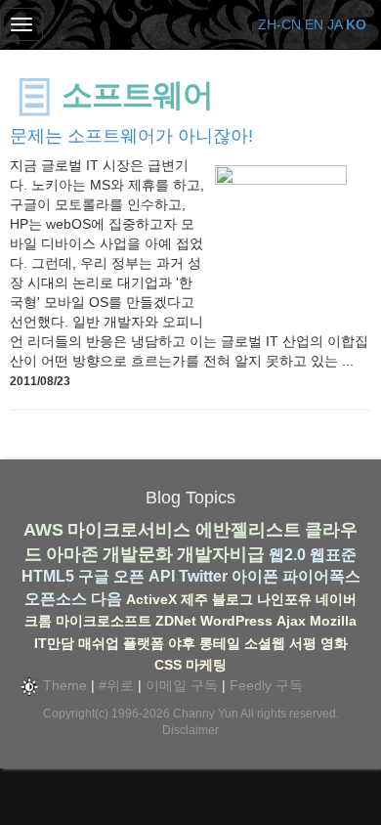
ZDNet (175, 621)
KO (356, 24)
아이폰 (255, 576)
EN (314, 24)
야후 (181, 643)
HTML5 (47, 576)
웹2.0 (287, 554)
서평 (303, 643)
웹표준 (333, 554)
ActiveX (151, 599)
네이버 (336, 599)
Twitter (203, 576)
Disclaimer (190, 730)
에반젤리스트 (248, 530)
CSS (168, 665)
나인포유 (284, 599)
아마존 (72, 554)
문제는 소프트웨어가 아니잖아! (131, 136)
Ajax (291, 621)
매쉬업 (98, 643)
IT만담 (54, 643)
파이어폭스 (321, 576)
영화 (334, 643)
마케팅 (206, 665)
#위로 (116, 685)
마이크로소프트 (103, 621)
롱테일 (219, 643)
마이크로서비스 (128, 530)
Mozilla (333, 621)
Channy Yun (205, 713)
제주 (194, 599)
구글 (93, 576)
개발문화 (138, 554)
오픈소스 (55, 598)
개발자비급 (221, 554)
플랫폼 (143, 643)
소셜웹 (264, 643)
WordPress (236, 621)
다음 (106, 598)
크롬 (38, 621)
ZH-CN (279, 24)
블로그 (232, 599)
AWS (43, 530)
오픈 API (144, 576)
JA (334, 24)
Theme (63, 685)
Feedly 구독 (266, 685)
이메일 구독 (182, 685)
